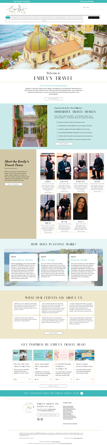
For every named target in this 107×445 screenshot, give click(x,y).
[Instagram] (41, 419)
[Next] (98, 47)
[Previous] (9, 47)
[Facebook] (38, 419)
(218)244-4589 (52, 409)
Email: (39, 410)
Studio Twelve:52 (56, 441)
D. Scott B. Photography (66, 443)
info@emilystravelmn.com (47, 410)
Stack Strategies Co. (78, 438)
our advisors (19, 263)
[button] (15, 17)
